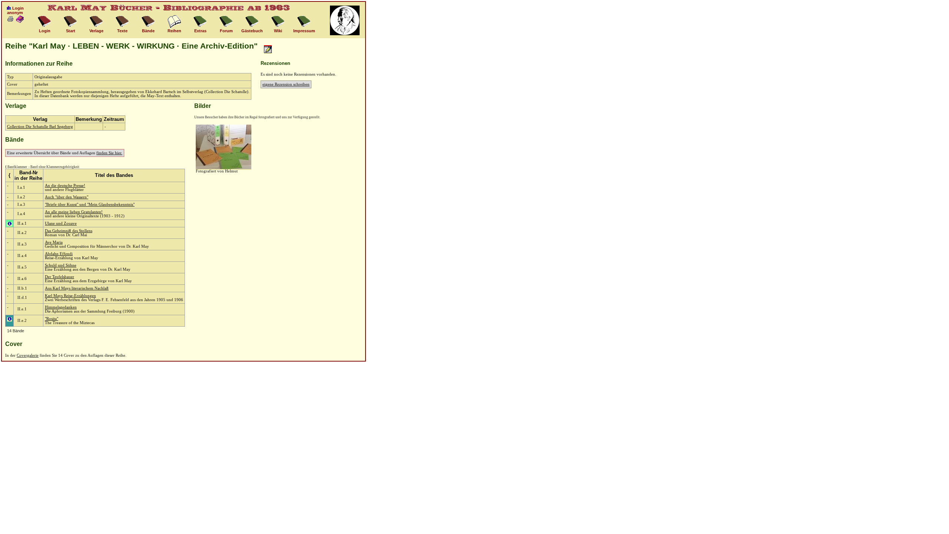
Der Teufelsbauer (59, 277)
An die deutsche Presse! (65, 186)
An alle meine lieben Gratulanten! (74, 212)
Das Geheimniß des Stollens (68, 231)
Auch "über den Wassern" (66, 197)
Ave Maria (54, 242)
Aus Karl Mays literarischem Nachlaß (77, 288)
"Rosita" (51, 319)
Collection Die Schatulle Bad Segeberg (40, 127)
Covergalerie (28, 355)
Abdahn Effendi (59, 254)
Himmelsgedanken (61, 307)
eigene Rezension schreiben (286, 84)
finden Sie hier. (109, 153)
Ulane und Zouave (61, 223)
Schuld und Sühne (60, 265)
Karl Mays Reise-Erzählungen (70, 296)
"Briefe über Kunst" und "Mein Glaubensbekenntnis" (90, 204)
